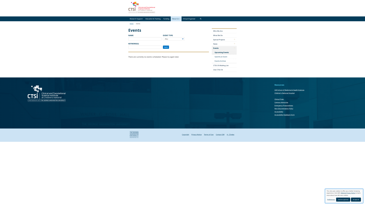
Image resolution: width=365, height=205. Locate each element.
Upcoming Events (222, 52)
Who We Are (218, 31)
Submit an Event (221, 57)
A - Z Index (230, 135)
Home (131, 24)
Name (130, 35)
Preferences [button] (331, 199)
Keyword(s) (133, 44)
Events (216, 48)
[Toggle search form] (200, 18)
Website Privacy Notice (348, 193)
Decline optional (343, 199)
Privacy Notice (196, 135)
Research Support (136, 19)
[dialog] (344, 196)
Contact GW (220, 135)
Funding (166, 19)
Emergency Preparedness (284, 105)
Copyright (185, 135)
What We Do (218, 35)
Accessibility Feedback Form (285, 115)
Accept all (356, 199)
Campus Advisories (281, 102)
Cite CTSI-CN (218, 70)
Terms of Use (208, 135)
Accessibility (279, 112)
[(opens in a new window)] (134, 134)
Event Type (168, 35)
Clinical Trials (279, 99)
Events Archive (220, 61)
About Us (175, 19)
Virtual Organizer (189, 19)
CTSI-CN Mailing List (221, 65)
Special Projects (219, 40)
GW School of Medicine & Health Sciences (289, 90)
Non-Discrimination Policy (284, 109)
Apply (166, 47)
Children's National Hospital (285, 93)
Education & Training (153, 19)
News (215, 44)
